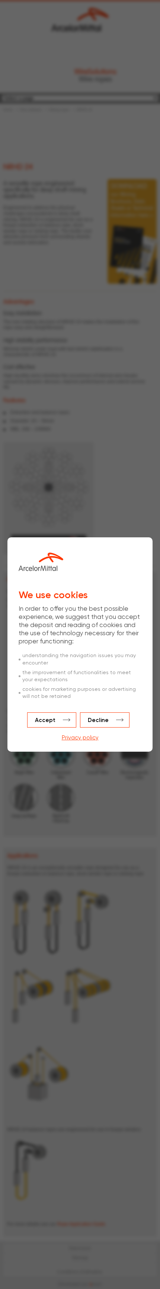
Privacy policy (80, 738)
